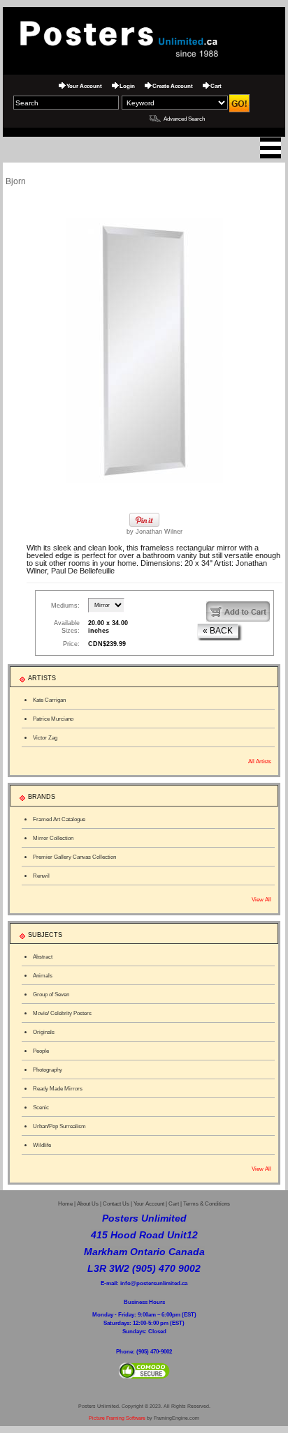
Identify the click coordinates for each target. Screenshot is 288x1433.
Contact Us (116, 1204)
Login (127, 85)
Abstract (42, 956)
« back (218, 631)
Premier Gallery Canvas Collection (74, 856)
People (41, 1050)
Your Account (84, 85)
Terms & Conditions (206, 1204)
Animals (42, 975)
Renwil (41, 875)
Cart (216, 85)
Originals (44, 1031)
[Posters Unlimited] (144, 38)
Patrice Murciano (53, 718)
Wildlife (42, 1144)
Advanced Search (184, 118)
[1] (238, 611)
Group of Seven (51, 994)
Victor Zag (45, 737)
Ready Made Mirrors (57, 1088)
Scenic (41, 1107)
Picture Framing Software (117, 1418)
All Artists (259, 761)
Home (65, 1204)
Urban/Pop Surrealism (59, 1126)
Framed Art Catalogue (59, 819)
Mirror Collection (53, 837)
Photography (47, 1069)
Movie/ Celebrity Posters (62, 1013)
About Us (88, 1204)
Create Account (172, 85)
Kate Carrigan (49, 699)
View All (261, 899)
